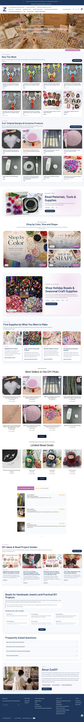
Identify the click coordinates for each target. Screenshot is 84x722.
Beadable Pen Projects (27, 9)
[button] (41, 536)
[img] (37, 488)
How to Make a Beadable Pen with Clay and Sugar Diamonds (72, 572)
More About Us (46, 688)
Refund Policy (78, 704)
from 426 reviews (43, 488)
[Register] (18, 704)
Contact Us (27, 702)
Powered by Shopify (25, 718)
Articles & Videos (30, 11)
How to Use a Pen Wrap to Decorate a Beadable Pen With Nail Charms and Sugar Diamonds (31, 573)
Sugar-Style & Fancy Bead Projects (15, 11)
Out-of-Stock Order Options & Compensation (43, 708)
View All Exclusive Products (76, 126)
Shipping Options (38, 700)
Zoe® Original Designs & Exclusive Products (17, 7)
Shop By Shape (18, 9)
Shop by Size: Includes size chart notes (44, 7)
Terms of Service (78, 702)
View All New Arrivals (77, 60)
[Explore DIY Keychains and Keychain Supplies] (71, 338)
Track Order (37, 704)
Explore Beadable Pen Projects (10, 357)
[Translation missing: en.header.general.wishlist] (78, 9)
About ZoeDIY (27, 700)
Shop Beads (42, 35)
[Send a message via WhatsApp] (82, 715)
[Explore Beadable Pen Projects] (12, 338)
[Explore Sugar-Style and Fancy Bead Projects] (32, 338)
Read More (42, 629)
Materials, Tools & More (30, 7)
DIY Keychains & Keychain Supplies (50, 9)
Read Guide (25, 582)
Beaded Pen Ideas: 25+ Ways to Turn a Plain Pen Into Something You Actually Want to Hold (52, 573)
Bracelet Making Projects (38, 9)
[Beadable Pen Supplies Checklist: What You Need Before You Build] (11, 561)
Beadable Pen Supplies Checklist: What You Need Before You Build (11, 572)
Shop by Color (11, 9)
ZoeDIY (32, 604)
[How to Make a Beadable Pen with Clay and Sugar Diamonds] (72, 561)
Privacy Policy (78, 700)
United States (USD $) (66, 9)
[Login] (76, 9)
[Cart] (81, 9)
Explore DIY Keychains (67, 359)
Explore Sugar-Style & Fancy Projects (30, 359)
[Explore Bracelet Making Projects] (52, 338)
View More (42, 436)
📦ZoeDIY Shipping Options (40, 11)
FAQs (24, 11)
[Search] (73, 9)
